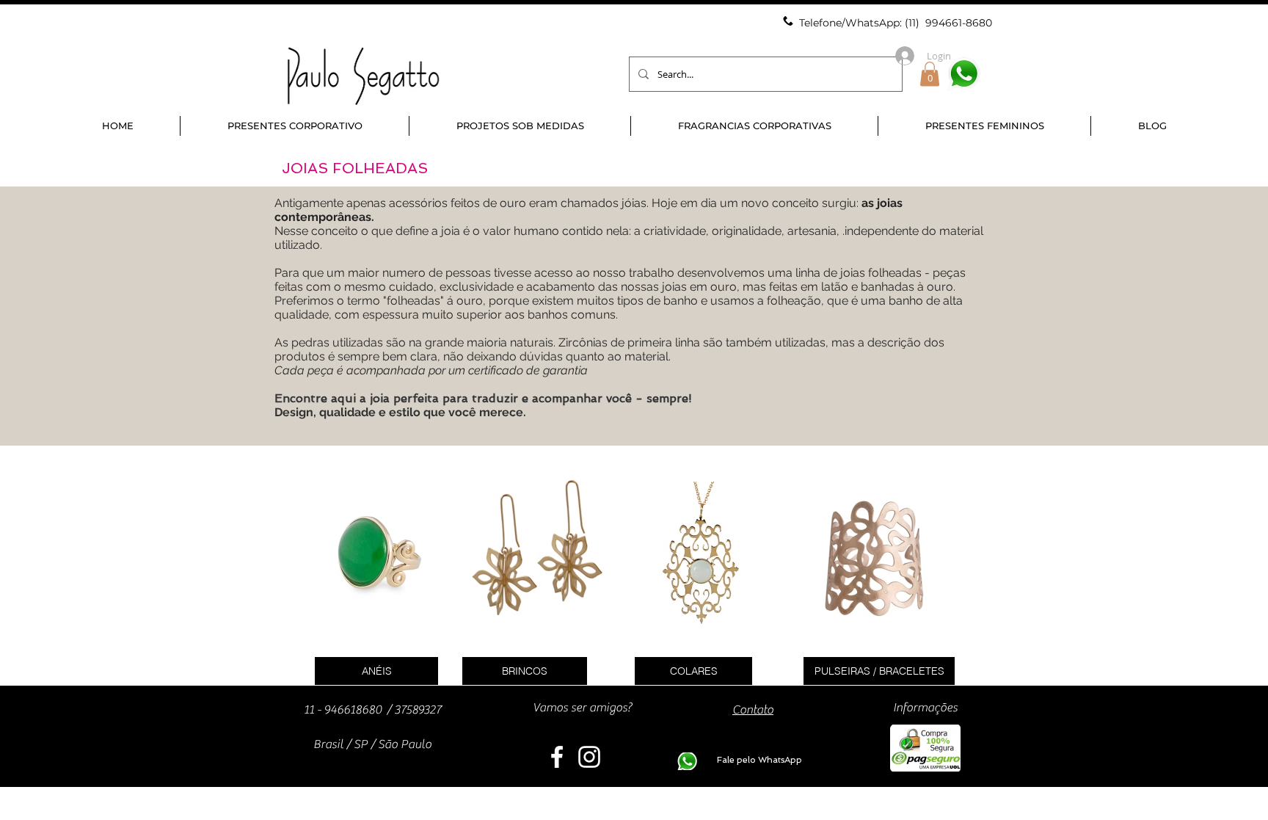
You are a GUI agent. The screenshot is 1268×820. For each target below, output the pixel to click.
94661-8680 (962, 22)
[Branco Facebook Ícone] (557, 757)
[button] (929, 74)
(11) (913, 22)
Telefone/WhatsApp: (852, 22)
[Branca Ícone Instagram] (589, 757)
